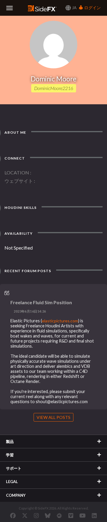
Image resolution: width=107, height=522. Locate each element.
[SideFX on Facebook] (13, 515)
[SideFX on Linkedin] (94, 515)
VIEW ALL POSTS (53, 417)
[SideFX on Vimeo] (70, 515)
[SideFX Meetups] (59, 515)
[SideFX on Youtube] (82, 515)
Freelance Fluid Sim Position (41, 302)
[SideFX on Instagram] (36, 515)
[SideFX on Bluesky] (48, 515)
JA (74, 7)
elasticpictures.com (60, 320)
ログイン (92, 7)
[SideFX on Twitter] (25, 515)
